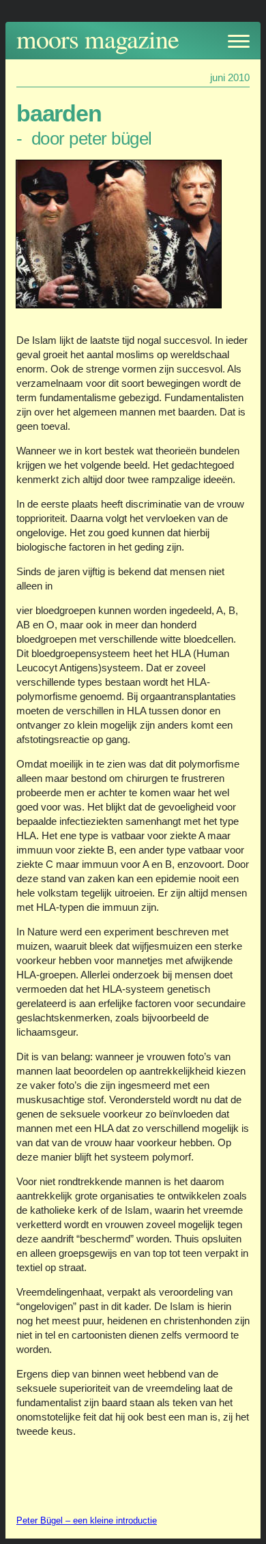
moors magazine (97, 38)
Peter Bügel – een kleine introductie (86, 1520)
